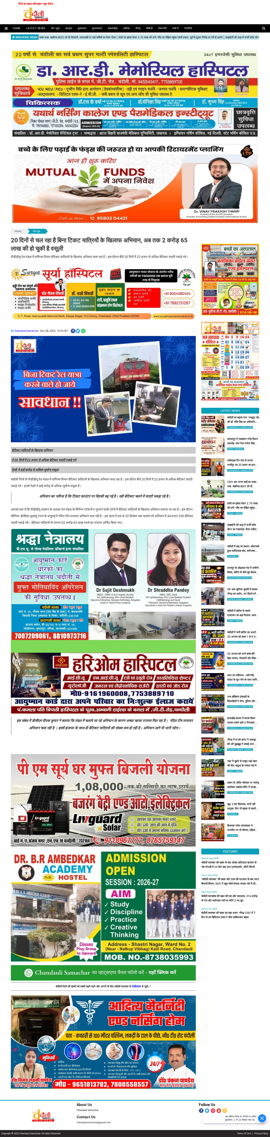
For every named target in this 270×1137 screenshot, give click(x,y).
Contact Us (86, 1117)
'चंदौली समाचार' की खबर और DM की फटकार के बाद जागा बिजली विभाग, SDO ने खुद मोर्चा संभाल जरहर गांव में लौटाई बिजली (230, 884)
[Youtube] (219, 1110)
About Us (84, 1104)
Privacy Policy (261, 1133)
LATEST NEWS (230, 411)
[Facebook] (201, 1110)
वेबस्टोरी (162, 28)
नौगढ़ (138, 28)
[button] (6, 28)
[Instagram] (213, 1110)
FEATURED (230, 851)
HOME (17, 28)
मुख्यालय (82, 28)
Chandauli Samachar (26, 330)
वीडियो (149, 28)
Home (18, 231)
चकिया (126, 28)
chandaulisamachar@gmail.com (94, 1122)
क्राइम (68, 28)
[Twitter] (207, 1110)
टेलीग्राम (137, 986)
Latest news (35, 28)
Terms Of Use (244, 1133)
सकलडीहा (113, 28)
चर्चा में (175, 28)
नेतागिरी (188, 28)
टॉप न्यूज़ (55, 28)
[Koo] (224, 1110)
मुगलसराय (97, 28)
